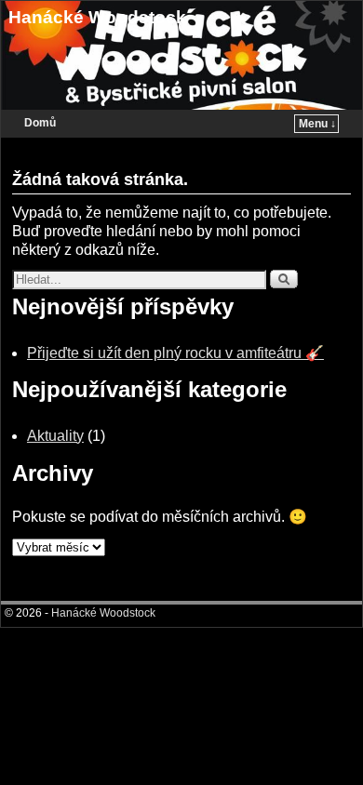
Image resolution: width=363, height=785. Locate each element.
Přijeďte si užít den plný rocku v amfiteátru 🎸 (175, 353)
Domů (40, 122)
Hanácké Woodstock (97, 17)
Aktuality (55, 436)
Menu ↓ (317, 123)
